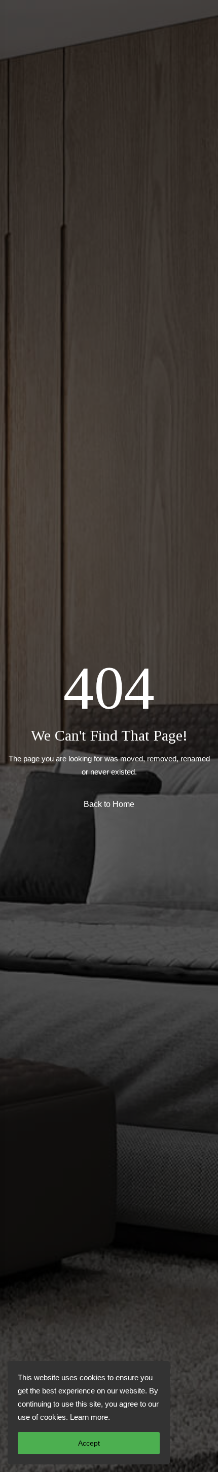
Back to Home (109, 804)
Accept (89, 1443)
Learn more (89, 1417)
